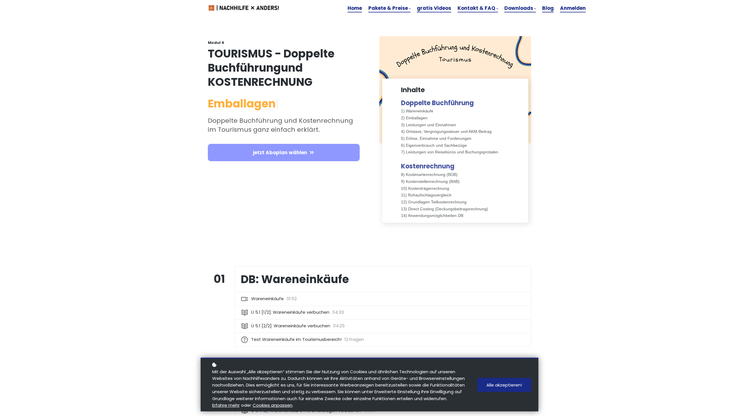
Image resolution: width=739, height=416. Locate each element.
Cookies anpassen (272, 405)
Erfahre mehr (226, 405)
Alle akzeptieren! (504, 385)
